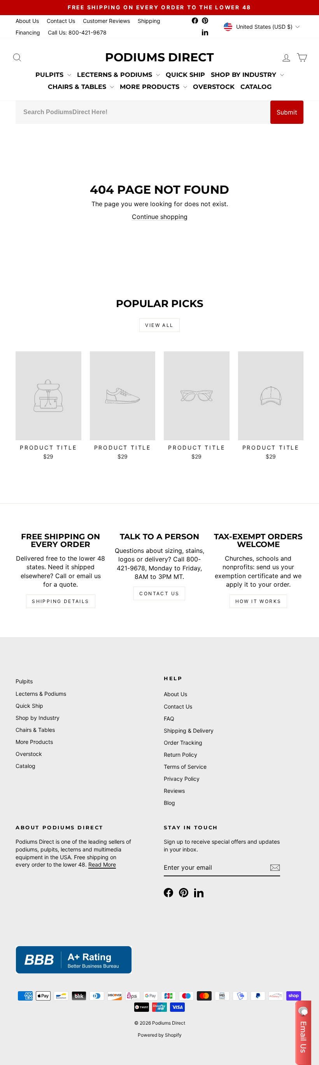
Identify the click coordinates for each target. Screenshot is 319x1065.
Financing (28, 32)
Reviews (174, 790)
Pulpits (50, 74)
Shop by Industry (244, 74)
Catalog (256, 86)
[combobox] (143, 112)
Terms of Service (185, 766)
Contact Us (61, 20)
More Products (150, 86)
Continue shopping (160, 217)
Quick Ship (185, 74)
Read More (102, 864)
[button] (303, 1033)
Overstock (214, 86)
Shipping (149, 20)
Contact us (159, 593)
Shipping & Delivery (189, 730)
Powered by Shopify (160, 1035)
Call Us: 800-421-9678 (77, 32)
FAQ (169, 718)
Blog (169, 802)
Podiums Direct (159, 57)
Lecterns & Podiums (115, 74)
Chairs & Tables (78, 86)
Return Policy (180, 754)
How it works (258, 601)
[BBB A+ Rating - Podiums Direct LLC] (74, 960)
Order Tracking (183, 742)
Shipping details (60, 601)
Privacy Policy (182, 778)
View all (159, 325)
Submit (287, 112)
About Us (27, 20)
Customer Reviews (106, 20)
